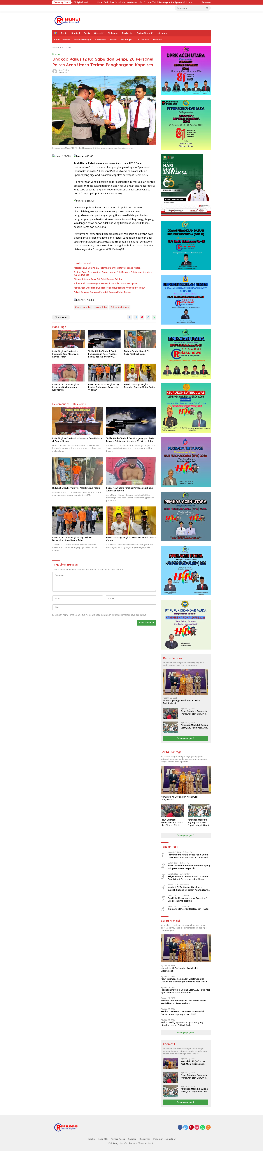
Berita (64, 33)
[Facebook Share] (129, 317)
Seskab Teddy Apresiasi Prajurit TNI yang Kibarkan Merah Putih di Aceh (182, 1023)
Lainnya (161, 33)
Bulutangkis (127, 39)
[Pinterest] (191, 1127)
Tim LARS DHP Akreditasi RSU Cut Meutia (188, 909)
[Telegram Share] (148, 317)
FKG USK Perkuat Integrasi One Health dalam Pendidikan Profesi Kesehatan (183, 1002)
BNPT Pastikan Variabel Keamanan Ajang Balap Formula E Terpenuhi (189, 867)
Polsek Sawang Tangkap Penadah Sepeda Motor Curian (102, 292)
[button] (208, 7)
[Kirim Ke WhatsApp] (154, 317)
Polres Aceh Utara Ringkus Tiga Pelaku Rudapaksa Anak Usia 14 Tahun (109, 287)
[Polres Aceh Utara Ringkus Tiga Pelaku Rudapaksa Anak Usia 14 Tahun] (104, 373)
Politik (87, 33)
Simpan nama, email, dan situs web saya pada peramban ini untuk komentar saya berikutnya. (101, 614)
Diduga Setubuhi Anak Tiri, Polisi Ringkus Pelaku (98, 279)
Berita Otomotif (145, 33)
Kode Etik (103, 1139)
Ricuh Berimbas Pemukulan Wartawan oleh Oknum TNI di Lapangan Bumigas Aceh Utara (91, 2)
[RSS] (208, 1127)
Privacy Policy (118, 1139)
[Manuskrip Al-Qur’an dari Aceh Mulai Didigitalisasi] (185, 682)
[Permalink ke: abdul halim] (54, 71)
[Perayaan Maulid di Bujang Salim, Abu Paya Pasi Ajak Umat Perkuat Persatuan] (170, 727)
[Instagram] (197, 1127)
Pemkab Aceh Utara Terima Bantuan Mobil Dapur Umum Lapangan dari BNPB (182, 1013)
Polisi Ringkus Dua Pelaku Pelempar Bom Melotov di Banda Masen (107, 268)
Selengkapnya (184, 738)
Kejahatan (100, 39)
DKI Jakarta (143, 39)
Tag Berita (127, 33)
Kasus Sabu (101, 307)
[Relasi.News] (67, 20)
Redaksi (132, 1139)
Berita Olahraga (82, 39)
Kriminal (76, 33)
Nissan (113, 39)
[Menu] (54, 8)
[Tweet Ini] (135, 317)
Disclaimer (145, 1139)
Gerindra (157, 39)
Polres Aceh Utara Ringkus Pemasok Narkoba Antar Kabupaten (106, 283)
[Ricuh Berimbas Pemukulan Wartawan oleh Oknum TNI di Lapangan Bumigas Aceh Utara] (170, 713)
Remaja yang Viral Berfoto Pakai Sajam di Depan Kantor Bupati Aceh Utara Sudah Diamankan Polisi (189, 856)
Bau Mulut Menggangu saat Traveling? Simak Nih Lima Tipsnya (187, 899)
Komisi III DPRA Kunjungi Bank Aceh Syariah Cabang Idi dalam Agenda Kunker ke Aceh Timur (189, 888)
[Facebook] (180, 1127)
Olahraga (112, 33)
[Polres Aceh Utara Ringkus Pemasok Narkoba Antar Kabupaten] (68, 373)
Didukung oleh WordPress (122, 1143)
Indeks (91, 1139)
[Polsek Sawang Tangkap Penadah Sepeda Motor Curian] (140, 373)
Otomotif (98, 33)
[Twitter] (185, 1127)
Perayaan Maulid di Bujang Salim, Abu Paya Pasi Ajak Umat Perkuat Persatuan (190, 2)
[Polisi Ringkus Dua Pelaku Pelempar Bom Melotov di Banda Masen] (68, 339)
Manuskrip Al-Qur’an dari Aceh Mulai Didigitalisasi (181, 702)
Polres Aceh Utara (120, 307)
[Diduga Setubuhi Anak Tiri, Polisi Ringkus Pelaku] (140, 339)
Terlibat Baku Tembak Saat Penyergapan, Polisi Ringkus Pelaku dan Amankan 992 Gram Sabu (113, 273)
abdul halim (64, 70)
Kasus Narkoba (83, 307)
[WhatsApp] (202, 1127)
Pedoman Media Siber (164, 1139)
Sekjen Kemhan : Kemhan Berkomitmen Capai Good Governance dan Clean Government (188, 878)
